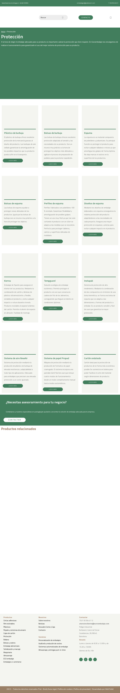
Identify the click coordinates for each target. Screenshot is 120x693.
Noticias (42, 623)
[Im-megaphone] (95, 659)
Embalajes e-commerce (12, 662)
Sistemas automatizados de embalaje (53, 646)
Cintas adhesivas (10, 620)
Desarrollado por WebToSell (102, 689)
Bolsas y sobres (9, 642)
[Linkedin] (81, 659)
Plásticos (7, 627)
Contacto (42, 630)
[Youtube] (90, 659)
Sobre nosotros (44, 620)
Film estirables (9, 623)
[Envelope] (85, 659)
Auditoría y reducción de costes (50, 643)
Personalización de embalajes (50, 640)
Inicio (3, 31)
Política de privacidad (82, 689)
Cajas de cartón (9, 633)
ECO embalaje (9, 658)
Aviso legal (52, 689)
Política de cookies (65, 689)
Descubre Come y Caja (47, 627)
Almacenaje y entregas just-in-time (52, 650)
